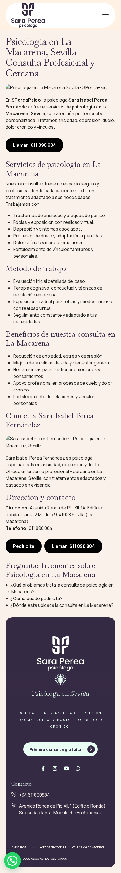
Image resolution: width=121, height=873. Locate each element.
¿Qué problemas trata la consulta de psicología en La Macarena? (60, 588)
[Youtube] (66, 768)
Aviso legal (19, 847)
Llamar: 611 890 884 (34, 145)
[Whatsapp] (78, 768)
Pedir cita (23, 546)
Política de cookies (52, 847)
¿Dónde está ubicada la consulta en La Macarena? (61, 605)
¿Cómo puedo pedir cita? (36, 598)
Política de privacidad (88, 847)
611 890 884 (40, 528)
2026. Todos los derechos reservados (39, 858)
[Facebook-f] (43, 768)
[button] (105, 15)
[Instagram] (55, 768)
